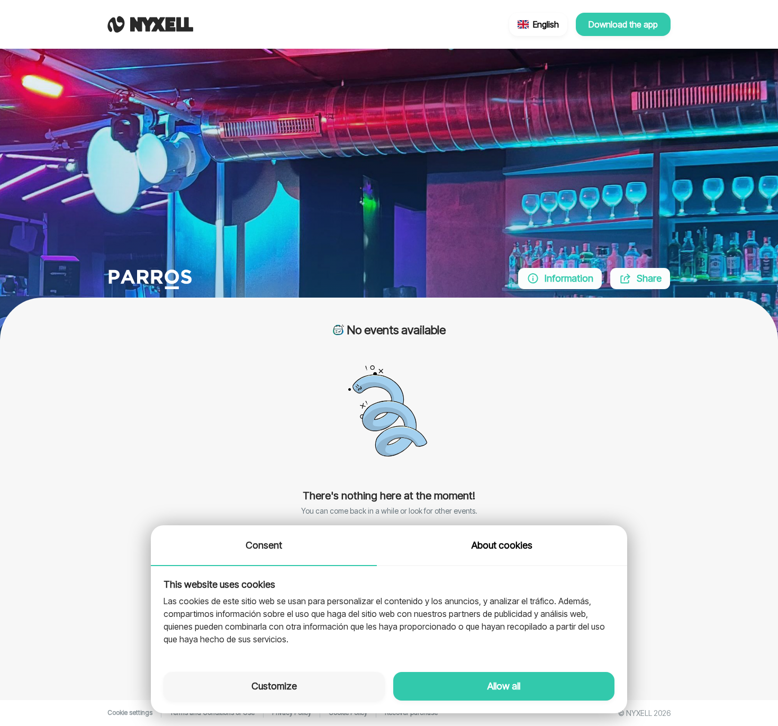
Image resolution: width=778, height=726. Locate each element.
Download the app (623, 24)
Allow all (503, 686)
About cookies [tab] (502, 545)
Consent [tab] (264, 545)
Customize (274, 686)
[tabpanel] (389, 612)
